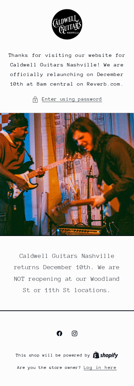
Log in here (100, 367)
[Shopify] (105, 355)
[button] (67, 99)
